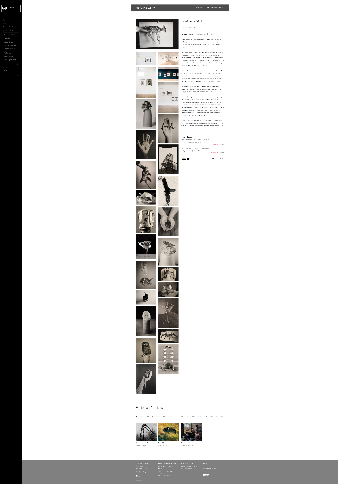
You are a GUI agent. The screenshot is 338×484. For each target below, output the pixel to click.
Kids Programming (10, 60)
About (207, 8)
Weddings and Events (9, 64)
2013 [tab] (211, 416)
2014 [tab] (205, 416)
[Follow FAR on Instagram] (139, 475)
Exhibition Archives (10, 45)
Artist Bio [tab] (212, 34)
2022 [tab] (158, 416)
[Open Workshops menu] (12, 53)
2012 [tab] (217, 416)
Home (4, 20)
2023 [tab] (153, 416)
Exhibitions (7, 39)
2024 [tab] (147, 416)
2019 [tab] (176, 416)
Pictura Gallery (8, 34)
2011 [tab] (222, 416)
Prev (214, 158)
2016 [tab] (193, 416)
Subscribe (206, 475)
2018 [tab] (182, 416)
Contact (5, 71)
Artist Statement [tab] (201, 34)
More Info (222, 144)
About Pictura (8, 42)
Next (221, 158)
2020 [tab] (170, 416)
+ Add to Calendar (214, 144)
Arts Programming (8, 30)
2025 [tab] (141, 416)
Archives (5, 67)
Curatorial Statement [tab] (187, 34)
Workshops (7, 53)
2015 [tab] (199, 416)
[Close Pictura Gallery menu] (14, 34)
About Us (5, 23)
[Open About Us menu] (10, 23)
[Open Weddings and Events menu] (17, 64)
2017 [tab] (188, 416)
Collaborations (8, 56)
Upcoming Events (8, 27)
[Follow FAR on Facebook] (136, 475)
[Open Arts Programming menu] (16, 30)
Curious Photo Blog (10, 49)
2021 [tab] (164, 416)
